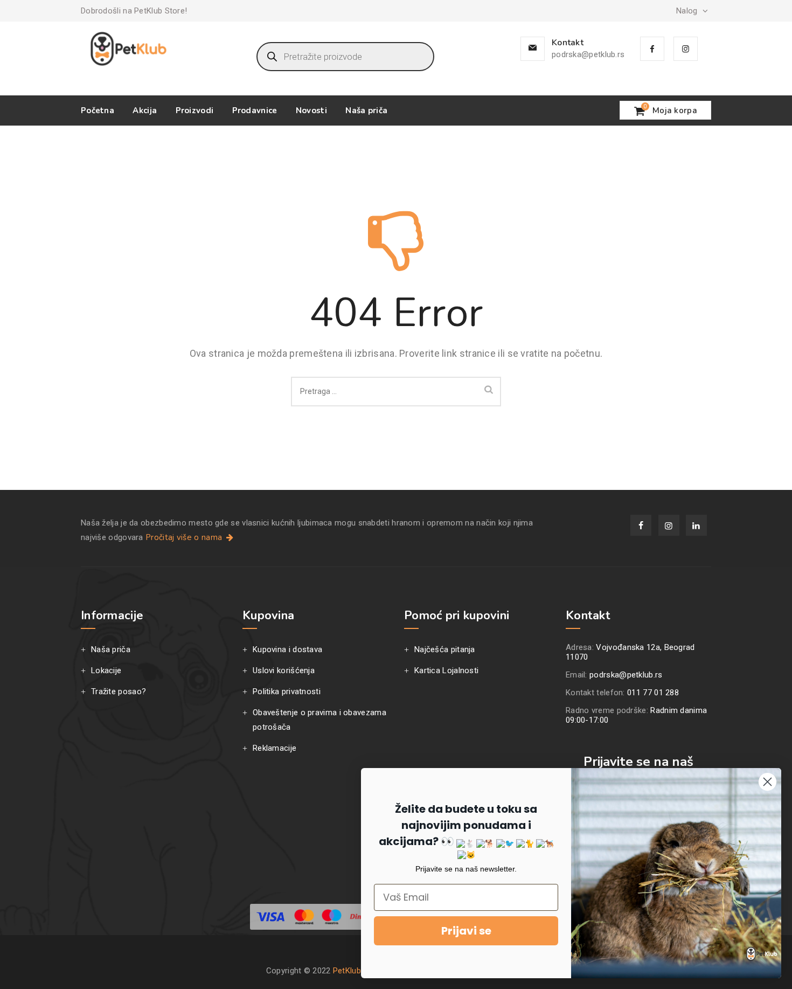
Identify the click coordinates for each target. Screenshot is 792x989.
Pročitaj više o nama (184, 537)
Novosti (311, 110)
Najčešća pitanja (444, 649)
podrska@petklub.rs (588, 54)
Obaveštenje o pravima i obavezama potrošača (319, 720)
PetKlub (347, 971)
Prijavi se (466, 930)
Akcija (145, 110)
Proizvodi (195, 110)
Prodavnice (254, 110)
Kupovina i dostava (287, 649)
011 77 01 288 (653, 692)
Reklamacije (274, 748)
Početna (97, 110)
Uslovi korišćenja (284, 670)
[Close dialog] (767, 781)
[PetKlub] (128, 48)
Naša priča (366, 110)
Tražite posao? (118, 691)
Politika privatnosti (287, 691)
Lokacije (106, 670)
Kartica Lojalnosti (446, 670)
